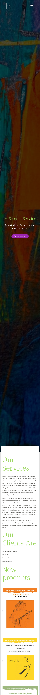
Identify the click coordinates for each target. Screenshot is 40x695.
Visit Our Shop (20, 236)
